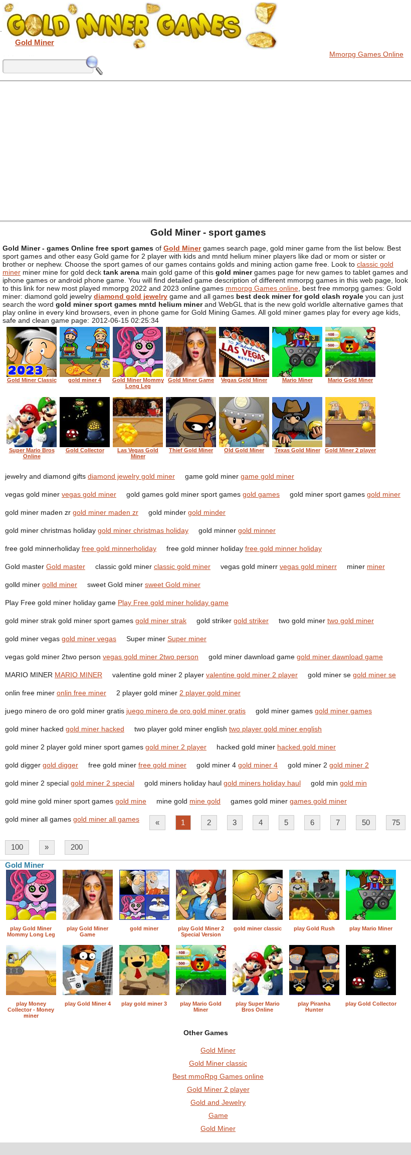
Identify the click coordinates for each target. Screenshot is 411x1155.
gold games (261, 494)
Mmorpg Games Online (366, 54)
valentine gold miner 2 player (252, 675)
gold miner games (343, 711)
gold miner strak (160, 621)
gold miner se (374, 675)
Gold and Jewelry (218, 1102)
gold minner (257, 530)
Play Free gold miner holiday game (173, 603)
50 (366, 822)
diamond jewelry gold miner (131, 476)
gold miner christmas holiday (143, 530)
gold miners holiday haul (262, 783)
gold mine (130, 801)
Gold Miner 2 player (218, 1089)
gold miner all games (106, 819)
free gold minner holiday (283, 548)
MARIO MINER (78, 675)
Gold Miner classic (218, 1063)
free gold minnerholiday (119, 548)
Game (218, 1115)
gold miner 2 (349, 765)
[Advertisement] (205, 150)
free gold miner (162, 765)
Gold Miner (218, 1050)
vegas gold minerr (308, 566)
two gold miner (350, 621)
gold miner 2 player (176, 747)
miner (376, 566)
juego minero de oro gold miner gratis (186, 711)
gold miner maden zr (105, 512)
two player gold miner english (275, 729)
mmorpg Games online (262, 288)
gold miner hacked (95, 729)
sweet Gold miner (172, 585)
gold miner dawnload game (340, 657)
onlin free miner (81, 693)
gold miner (383, 494)
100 (17, 847)
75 (396, 822)
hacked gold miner (306, 747)
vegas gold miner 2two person (150, 657)
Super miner (187, 639)
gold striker (251, 621)
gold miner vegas (89, 639)
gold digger (60, 765)
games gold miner (318, 801)
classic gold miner (182, 566)
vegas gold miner (89, 494)
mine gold (205, 801)
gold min (353, 783)
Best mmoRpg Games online (218, 1076)
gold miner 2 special (102, 783)
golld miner (59, 585)
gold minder (207, 512)
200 (77, 847)
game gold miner (267, 476)
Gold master (65, 566)
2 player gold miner (210, 693)
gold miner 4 (258, 765)
